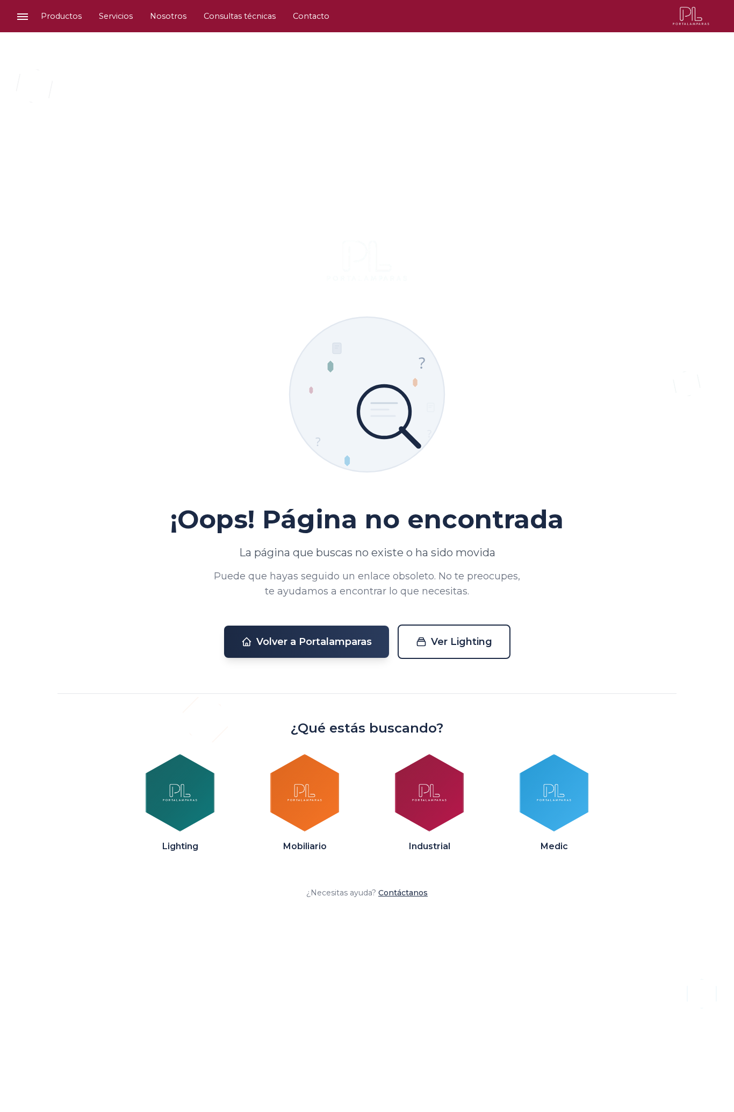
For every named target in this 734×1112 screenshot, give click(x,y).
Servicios (116, 16)
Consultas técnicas (240, 16)
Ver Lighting (461, 642)
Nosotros (168, 16)
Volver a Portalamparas (314, 642)
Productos (61, 16)
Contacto (311, 16)
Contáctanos (403, 893)
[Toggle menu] (22, 16)
